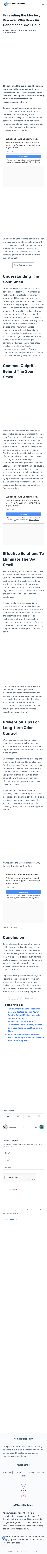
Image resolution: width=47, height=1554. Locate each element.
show (30, 265)
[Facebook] (8, 1116)
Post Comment (11, 1219)
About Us (7, 1472)
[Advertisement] (23, 60)
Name (7, 1153)
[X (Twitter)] (18, 1116)
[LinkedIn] (39, 1116)
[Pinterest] (29, 1116)
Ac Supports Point (23, 1438)
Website (7, 1167)
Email (7, 1160)
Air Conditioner (10, 32)
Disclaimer (30, 1472)
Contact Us (18, 1472)
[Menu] (43, 4)
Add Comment (10, 1190)
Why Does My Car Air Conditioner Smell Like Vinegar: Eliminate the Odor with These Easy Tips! (26, 1037)
